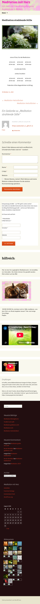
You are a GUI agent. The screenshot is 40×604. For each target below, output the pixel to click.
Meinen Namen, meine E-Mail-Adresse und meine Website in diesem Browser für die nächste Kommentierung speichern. (19, 181)
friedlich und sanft (9, 422)
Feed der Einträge (9, 491)
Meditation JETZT (16, 463)
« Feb (7, 528)
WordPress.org (8, 497)
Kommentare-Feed (9, 494)
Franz (3, 130)
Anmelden (7, 488)
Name (4, 167)
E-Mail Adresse (6, 221)
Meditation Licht (8, 428)
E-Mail (4, 171)
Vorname (5, 228)
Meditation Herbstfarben (12, 100)
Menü (4, 13)
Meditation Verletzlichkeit (11, 431)
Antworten (17, 130)
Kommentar (6, 154)
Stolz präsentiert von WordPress (11, 600)
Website (4, 175)
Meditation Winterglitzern (11, 419)
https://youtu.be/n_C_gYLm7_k (22, 126)
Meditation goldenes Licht (11, 425)
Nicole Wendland (8, 448)
